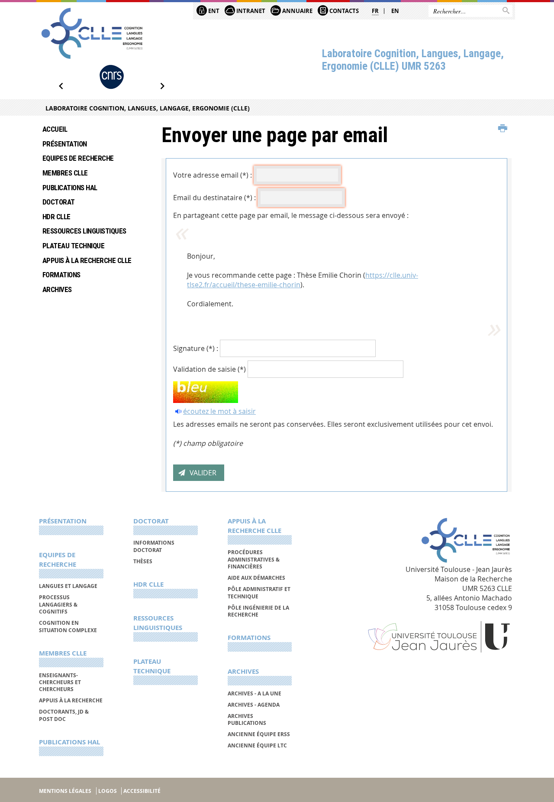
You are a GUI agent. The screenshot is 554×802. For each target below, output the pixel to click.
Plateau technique (73, 245)
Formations (61, 274)
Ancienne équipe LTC (257, 745)
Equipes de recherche (78, 158)
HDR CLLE (56, 216)
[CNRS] (112, 77)
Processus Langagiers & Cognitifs (58, 604)
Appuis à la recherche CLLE (87, 260)
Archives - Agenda (254, 704)
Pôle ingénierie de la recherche (258, 611)
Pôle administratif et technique (259, 592)
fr (375, 11)
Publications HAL (69, 187)
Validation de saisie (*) (209, 369)
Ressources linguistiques (84, 231)
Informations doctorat (153, 546)
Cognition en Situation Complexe (68, 626)
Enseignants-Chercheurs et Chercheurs (60, 682)
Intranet (250, 11)
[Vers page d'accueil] (92, 33)
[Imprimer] (502, 129)
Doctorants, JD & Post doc (64, 715)
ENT (213, 11)
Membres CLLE (65, 173)
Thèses (142, 561)
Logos (107, 791)
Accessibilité (142, 791)
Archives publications (247, 719)
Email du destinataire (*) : (214, 197)
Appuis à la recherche (71, 700)
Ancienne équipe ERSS (259, 734)
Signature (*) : (195, 348)
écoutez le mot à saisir (219, 411)
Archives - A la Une (254, 693)
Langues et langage (68, 586)
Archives (57, 289)
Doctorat (58, 202)
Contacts (343, 11)
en (395, 11)
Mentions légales (65, 791)
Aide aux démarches (256, 577)
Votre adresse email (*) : (212, 175)
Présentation (64, 144)
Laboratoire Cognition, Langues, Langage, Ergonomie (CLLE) (147, 108)
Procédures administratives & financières (254, 559)
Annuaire (296, 11)
